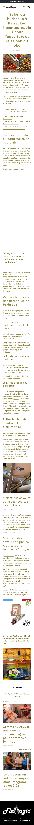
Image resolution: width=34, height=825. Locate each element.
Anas (20, 694)
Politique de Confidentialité (11, 820)
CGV (20, 820)
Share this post (18, 688)
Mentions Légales (26, 818)
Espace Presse (26, 820)
